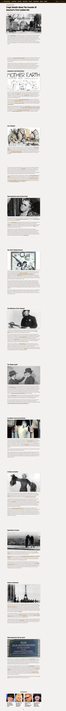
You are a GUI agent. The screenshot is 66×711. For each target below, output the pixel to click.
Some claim (9, 556)
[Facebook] (55, 1)
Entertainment (36, 1)
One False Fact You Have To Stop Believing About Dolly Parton (19, 704)
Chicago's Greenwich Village (19, 103)
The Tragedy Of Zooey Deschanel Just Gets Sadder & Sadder (10, 704)
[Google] (62, 1)
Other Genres (25, 1)
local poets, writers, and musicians (22, 219)
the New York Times (35, 671)
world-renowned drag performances (23, 109)
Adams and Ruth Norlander (24, 99)
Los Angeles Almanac (12, 387)
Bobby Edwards (32, 665)
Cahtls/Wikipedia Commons (36, 656)
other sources (16, 339)
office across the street (24, 272)
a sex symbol (13, 501)
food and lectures (10, 104)
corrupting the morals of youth (30, 496)
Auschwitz (24, 615)
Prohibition (9, 224)
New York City (28, 106)
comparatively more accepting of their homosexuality (30, 107)
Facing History (22, 620)
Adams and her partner (23, 614)
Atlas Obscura (23, 168)
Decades (30, 1)
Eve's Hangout (13, 35)
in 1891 (18, 93)
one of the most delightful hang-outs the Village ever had (17, 180)
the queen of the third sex (14, 181)
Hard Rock (19, 1)
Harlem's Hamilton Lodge (17, 111)
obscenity (25, 348)
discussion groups (37, 219)
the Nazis (20, 611)
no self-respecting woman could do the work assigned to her (18, 403)
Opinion (41, 1)
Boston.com (14, 395)
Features (45, 1)
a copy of (23, 336)
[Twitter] (59, 1)
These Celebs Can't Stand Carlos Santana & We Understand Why (37, 704)
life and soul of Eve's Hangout (19, 57)
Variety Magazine (22, 343)
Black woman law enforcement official (18, 393)
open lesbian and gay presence (16, 151)
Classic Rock (14, 1)
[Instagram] (58, 1)
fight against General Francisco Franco (28, 556)
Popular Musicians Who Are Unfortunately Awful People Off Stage (28, 704)
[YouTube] (56, 1)
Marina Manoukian (9, 12)
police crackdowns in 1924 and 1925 (16, 152)
